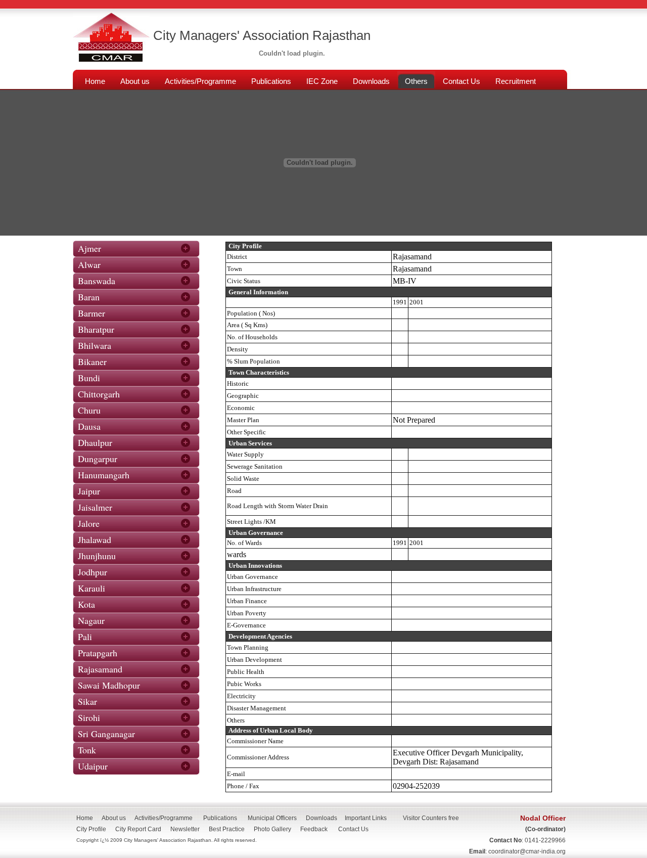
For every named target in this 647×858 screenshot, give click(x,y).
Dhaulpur (95, 442)
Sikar (87, 701)
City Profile (91, 829)
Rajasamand (100, 669)
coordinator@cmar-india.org (527, 851)
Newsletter (185, 829)
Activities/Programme (163, 818)
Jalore (89, 523)
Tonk (87, 750)
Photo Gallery (272, 829)
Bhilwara (94, 345)
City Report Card (138, 829)
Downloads (321, 818)
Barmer (91, 313)
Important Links (366, 818)
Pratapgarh (97, 653)
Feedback (314, 829)
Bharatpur (96, 329)
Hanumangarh (103, 475)
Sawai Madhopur (109, 685)
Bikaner (92, 361)
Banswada (96, 281)
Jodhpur (92, 572)
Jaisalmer (95, 507)
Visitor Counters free (431, 818)
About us (114, 818)
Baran (89, 297)
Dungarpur (97, 459)
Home (84, 818)
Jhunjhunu (97, 556)
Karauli (91, 588)
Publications (220, 818)
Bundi (89, 378)
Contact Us (356, 829)
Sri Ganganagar (106, 734)
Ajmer (89, 248)
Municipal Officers (272, 818)
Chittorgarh (99, 394)
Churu (89, 410)
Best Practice (227, 829)
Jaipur (89, 491)
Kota (86, 604)
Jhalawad (94, 539)
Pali (85, 636)
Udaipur (93, 766)
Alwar (89, 264)
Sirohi (89, 717)
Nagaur (91, 620)
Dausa (89, 426)
